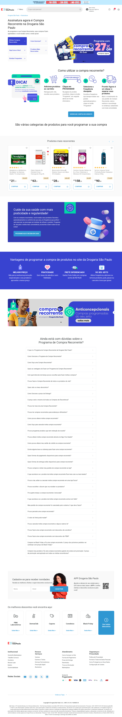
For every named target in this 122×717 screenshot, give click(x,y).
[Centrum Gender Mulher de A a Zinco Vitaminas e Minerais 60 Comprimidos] (82, 157)
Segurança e (94, 653)
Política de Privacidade (96, 657)
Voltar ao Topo (60, 695)
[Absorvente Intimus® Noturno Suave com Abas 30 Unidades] (61, 157)
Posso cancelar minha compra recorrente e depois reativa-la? (48, 524)
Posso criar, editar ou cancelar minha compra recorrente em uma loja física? (53, 480)
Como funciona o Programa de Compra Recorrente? (45, 356)
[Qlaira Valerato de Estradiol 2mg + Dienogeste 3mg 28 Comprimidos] (39, 157)
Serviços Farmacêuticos (42, 662)
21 (13, 180)
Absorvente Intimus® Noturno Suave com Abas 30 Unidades (60, 172)
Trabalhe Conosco (13, 657)
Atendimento (67, 652)
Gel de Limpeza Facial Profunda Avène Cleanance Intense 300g (103, 172)
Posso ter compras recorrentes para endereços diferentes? (47, 412)
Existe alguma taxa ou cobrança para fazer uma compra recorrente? (50, 449)
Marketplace (66, 667)
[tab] (82, 61)
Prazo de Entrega (67, 660)
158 (77, 180)
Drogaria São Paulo (13, 15)
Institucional (13, 652)
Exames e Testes (40, 659)
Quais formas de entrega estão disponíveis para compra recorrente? (50, 462)
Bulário (10, 665)
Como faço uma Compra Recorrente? (40, 362)
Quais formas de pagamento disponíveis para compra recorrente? (49, 456)
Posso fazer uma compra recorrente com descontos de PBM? (48, 536)
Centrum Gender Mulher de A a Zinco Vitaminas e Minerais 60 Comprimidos (82, 172)
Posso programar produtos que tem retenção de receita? (46, 431)
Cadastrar (59, 589)
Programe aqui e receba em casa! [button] (27, 233)
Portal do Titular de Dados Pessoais (100, 659)
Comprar (14, 186)
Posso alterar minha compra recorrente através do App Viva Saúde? (50, 437)
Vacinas (37, 657)
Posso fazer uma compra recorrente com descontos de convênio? (50, 530)
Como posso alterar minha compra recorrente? (43, 418)
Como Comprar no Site (69, 655)
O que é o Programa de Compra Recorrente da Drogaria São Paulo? (50, 350)
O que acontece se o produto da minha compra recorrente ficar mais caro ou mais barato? (57, 474)
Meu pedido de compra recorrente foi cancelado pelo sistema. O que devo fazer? (55, 505)
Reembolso (65, 662)
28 (55, 180)
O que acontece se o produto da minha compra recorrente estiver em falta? (52, 499)
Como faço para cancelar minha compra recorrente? (45, 425)
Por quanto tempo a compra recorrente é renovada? (45, 493)
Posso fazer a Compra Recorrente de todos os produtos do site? (49, 381)
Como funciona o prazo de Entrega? (39, 393)
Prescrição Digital (40, 664)
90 (98, 180)
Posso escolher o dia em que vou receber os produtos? (46, 487)
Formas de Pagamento (69, 657)
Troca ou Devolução (68, 665)
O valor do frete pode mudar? (37, 518)
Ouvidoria (11, 660)
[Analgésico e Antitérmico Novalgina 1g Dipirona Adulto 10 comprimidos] (18, 157)
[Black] (61, 2)
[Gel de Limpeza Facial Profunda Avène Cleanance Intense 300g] (103, 157)
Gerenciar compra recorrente (81, 114)
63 (34, 180)
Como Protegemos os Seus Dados (99, 662)
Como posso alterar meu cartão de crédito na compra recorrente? (49, 443)
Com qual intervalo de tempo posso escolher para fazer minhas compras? (52, 375)
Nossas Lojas (12, 662)
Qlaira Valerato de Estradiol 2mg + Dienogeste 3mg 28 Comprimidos (37, 172)
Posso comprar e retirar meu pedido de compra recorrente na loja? (50, 468)
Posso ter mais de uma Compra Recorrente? (42, 406)
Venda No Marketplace (14, 655)
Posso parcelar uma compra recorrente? (41, 511)
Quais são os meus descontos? (38, 387)
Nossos (38, 653)
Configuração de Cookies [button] (96, 664)
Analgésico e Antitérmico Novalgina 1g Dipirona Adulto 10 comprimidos (18, 172)
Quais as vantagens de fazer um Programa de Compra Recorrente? (50, 369)
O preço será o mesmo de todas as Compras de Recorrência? (48, 400)
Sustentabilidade (13, 667)
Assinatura (24, 15)
